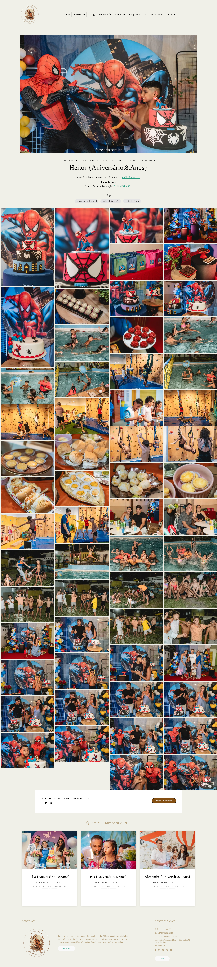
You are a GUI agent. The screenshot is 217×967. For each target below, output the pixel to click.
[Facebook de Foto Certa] (155, 950)
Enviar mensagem (165, 933)
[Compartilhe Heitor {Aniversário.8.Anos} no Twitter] (46, 803)
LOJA (171, 14)
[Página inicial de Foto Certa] (30, 14)
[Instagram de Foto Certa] (159, 950)
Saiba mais (66, 948)
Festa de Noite (132, 201)
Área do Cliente (154, 14)
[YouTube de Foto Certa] (171, 950)
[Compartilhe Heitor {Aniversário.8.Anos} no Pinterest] (51, 803)
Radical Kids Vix (131, 177)
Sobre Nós (105, 14)
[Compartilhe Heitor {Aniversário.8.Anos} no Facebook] (41, 803)
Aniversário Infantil (86, 201)
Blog (92, 14)
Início (66, 14)
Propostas (135, 14)
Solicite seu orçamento (164, 801)
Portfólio (79, 14)
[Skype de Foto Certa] (167, 950)
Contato (120, 14)
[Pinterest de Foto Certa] (163, 950)
